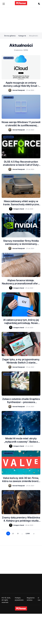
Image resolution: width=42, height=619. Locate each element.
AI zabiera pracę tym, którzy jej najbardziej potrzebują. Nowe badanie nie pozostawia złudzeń (21, 321)
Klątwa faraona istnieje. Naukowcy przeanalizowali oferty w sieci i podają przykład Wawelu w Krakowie (21, 282)
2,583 (28, 533)
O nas (39, 599)
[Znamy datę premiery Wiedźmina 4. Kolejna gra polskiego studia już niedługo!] (21, 502)
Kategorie (22, 36)
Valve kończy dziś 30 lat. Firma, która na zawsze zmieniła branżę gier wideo (21, 480)
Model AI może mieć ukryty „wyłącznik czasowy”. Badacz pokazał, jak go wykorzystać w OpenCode (21, 440)
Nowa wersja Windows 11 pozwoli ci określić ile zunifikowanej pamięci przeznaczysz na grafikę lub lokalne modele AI (21, 124)
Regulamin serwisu (31, 599)
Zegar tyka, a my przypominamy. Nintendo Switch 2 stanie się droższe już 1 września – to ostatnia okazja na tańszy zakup (21, 361)
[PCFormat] (21, 608)
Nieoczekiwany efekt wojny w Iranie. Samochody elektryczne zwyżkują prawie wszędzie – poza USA (21, 203)
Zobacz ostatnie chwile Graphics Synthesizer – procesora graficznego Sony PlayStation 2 (21, 401)
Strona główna (9, 36)
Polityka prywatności (19, 599)
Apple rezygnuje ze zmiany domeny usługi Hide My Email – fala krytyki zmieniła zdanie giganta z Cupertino (21, 84)
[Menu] (4, 4)
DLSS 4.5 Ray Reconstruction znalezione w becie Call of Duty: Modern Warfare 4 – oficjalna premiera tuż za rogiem (21, 163)
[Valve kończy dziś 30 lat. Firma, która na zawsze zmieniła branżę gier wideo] (21, 463)
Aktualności (8, 58)
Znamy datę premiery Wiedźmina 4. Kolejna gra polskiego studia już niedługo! (21, 519)
